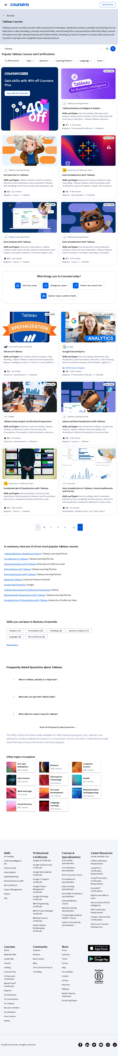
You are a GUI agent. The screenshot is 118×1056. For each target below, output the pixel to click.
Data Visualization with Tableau (19, 564)
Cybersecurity (10, 868)
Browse (10, 15)
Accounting (9, 856)
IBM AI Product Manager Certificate (43, 912)
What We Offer (10, 954)
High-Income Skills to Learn (100, 897)
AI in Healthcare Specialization (68, 881)
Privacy (65, 963)
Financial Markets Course (69, 902)
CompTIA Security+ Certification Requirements (99, 881)
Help (64, 967)
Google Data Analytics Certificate (42, 873)
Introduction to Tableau (16, 558)
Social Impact (10, 1012)
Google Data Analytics (15, 584)
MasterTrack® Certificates (10, 985)
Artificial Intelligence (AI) (13, 862)
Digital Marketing (11, 876)
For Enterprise (10, 994)
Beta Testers (38, 959)
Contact (65, 976)
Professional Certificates (9, 978)
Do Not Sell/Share (69, 1000)
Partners (36, 954)
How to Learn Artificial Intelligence (100, 904)
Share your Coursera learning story (100, 925)
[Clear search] (107, 48)
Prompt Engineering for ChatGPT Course (72, 917)
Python (7, 894)
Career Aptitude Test (100, 856)
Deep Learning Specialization (68, 888)
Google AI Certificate (42, 860)
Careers (7, 963)
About (6, 950)
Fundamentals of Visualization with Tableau (25, 600)
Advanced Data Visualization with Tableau (24, 595)
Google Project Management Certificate (39, 889)
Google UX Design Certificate (40, 898)
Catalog (7, 967)
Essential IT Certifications (96, 890)
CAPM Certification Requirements (99, 862)
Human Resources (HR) (13, 881)
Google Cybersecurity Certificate (42, 866)
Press (64, 950)
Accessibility (67, 971)
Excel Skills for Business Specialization (72, 895)
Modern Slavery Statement (68, 995)
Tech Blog (37, 971)
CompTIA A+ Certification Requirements (97, 871)
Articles (65, 980)
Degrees (8, 990)
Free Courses (10, 1016)
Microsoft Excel (10, 885)
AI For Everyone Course (72, 875)
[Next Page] (80, 527)
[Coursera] (19, 4)
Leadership (9, 959)
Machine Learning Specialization (69, 909)
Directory (66, 984)
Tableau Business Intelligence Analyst (22, 553)
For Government (11, 999)
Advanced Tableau (13, 579)
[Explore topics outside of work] (59, 296)
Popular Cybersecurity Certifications (100, 918)
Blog (35, 963)
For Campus (9, 1003)
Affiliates (65, 989)
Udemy (7, 1020)
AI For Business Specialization (68, 869)
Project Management (13, 889)
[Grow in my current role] (88, 286)
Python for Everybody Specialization (71, 924)
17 (74, 527)
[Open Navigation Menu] (5, 4)
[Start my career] (26, 286)
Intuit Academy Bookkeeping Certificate (39, 928)
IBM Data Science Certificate (40, 919)
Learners (37, 950)
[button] (13, 645)
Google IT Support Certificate (41, 881)
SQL (5, 898)
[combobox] (53, 48)
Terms (64, 959)
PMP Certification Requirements (98, 911)
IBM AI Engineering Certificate (41, 905)
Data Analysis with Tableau (17, 569)
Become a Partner (11, 1007)
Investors (66, 954)
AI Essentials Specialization (68, 862)
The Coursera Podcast (42, 967)
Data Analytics (10, 872)
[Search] (113, 48)
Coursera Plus (10, 971)
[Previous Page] (38, 527)
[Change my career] (55, 286)
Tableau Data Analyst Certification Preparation (27, 590)
